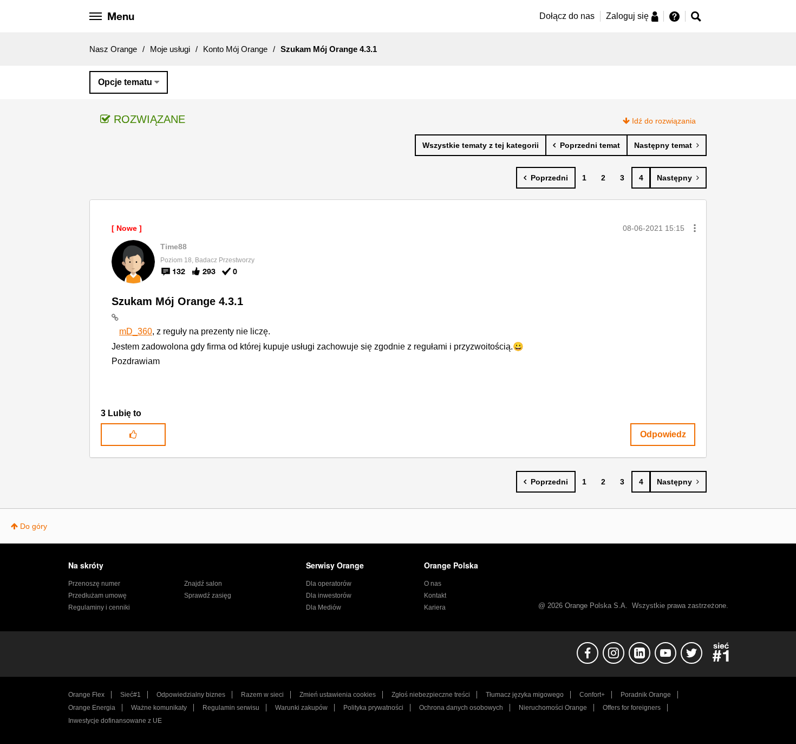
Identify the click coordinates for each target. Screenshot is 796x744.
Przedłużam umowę (97, 595)
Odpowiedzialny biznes (190, 694)
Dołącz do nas (567, 16)
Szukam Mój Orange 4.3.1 (177, 301)
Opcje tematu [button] (125, 82)
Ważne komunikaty (159, 707)
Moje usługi (170, 49)
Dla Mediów (323, 607)
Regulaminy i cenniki (99, 607)
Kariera (435, 607)
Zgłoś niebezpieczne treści (431, 694)
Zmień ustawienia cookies (337, 694)
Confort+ (592, 694)
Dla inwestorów (328, 595)
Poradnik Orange (646, 694)
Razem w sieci (262, 694)
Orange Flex (86, 694)
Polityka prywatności (373, 707)
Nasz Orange (113, 49)
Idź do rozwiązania (664, 121)
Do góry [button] (33, 526)
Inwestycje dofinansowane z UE (115, 720)
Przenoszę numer (94, 583)
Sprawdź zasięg (207, 595)
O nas (432, 583)
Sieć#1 (130, 694)
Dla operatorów (328, 583)
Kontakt (435, 595)
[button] (694, 228)
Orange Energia (91, 707)
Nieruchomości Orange (553, 707)
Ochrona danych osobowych (461, 707)
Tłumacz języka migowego (525, 694)
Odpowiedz (663, 434)
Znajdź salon (203, 583)
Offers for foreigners (632, 707)
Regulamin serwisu (231, 707)
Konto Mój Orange (235, 49)
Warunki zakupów (301, 707)
